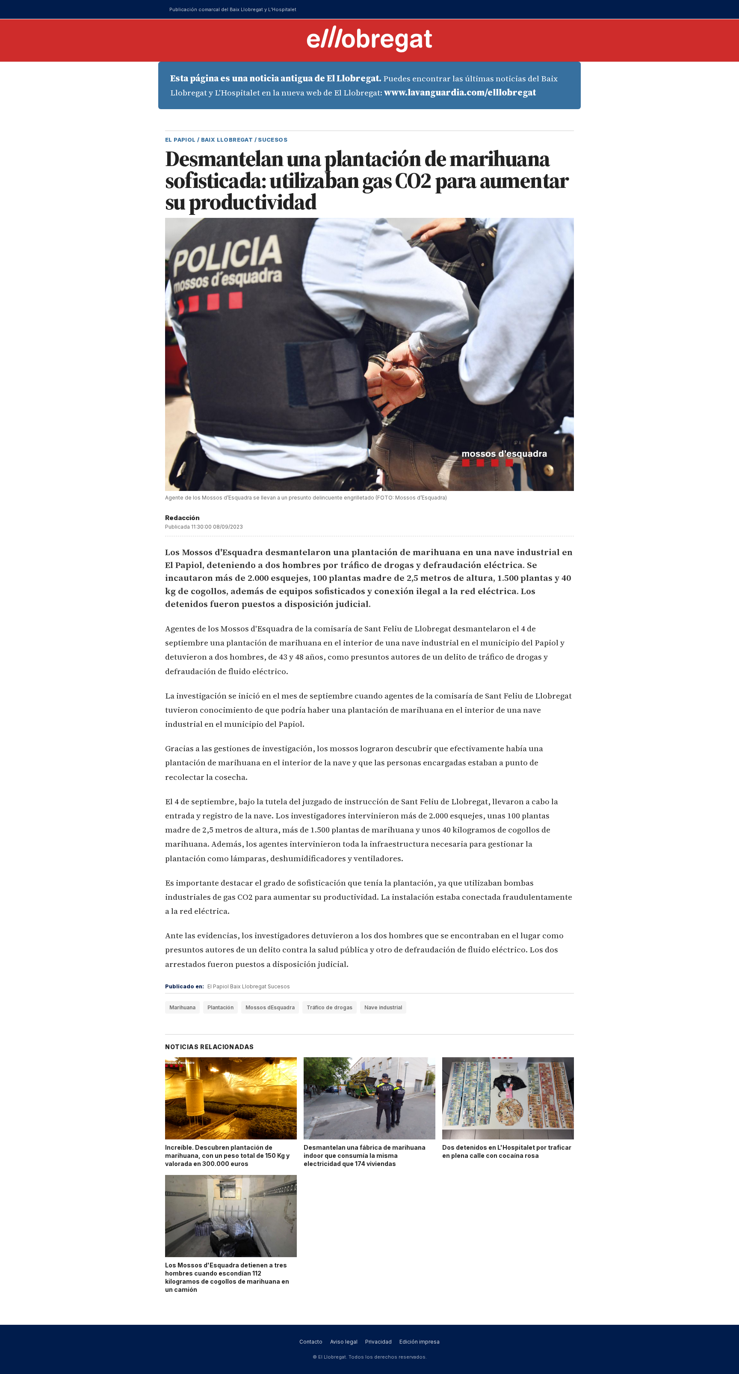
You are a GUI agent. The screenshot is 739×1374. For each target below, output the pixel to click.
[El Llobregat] (369, 39)
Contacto (310, 1341)
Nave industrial (383, 1007)
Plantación (220, 1007)
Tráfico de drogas (329, 1007)
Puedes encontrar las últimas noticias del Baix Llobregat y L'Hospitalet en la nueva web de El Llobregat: (364, 85)
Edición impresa (419, 1341)
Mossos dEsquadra (270, 1007)
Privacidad (378, 1341)
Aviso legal (344, 1341)
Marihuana (182, 1007)
